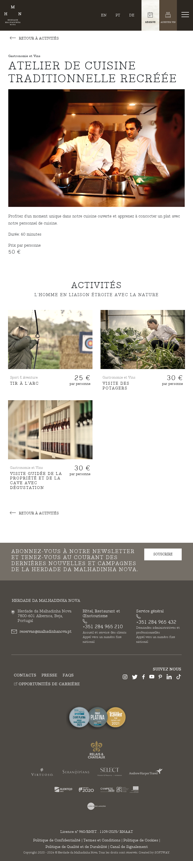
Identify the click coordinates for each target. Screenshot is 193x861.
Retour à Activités (38, 38)
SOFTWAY (162, 852)
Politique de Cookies (140, 840)
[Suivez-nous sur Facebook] (143, 678)
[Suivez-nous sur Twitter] (135, 678)
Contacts (25, 675)
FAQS (68, 675)
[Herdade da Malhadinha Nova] (13, 15)
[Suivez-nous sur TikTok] (178, 677)
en (104, 15)
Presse (49, 675)
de (131, 15)
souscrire (163, 554)
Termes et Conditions (101, 840)
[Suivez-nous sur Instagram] (125, 678)
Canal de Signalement (129, 846)
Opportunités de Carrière (48, 684)
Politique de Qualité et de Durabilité (76, 846)
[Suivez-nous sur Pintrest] (160, 678)
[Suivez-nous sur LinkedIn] (169, 677)
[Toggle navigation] (186, 14)
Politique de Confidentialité (56, 840)
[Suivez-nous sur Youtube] (151, 677)
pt (118, 15)
